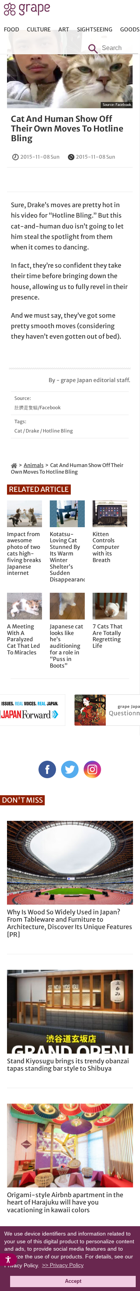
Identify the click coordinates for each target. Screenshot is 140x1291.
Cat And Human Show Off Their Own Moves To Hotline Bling (67, 129)
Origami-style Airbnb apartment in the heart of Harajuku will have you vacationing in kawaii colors (65, 1202)
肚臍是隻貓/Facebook (37, 407)
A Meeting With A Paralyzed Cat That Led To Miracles (23, 639)
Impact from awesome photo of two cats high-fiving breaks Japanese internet (24, 554)
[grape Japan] (14, 465)
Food (11, 29)
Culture (39, 29)
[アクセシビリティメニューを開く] (8, 1259)
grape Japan (27, 11)
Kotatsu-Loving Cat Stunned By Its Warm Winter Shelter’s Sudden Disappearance (67, 557)
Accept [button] (73, 1281)
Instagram (92, 769)
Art (63, 29)
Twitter (70, 769)
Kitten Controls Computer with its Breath (106, 547)
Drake (32, 431)
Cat (18, 431)
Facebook (123, 104)
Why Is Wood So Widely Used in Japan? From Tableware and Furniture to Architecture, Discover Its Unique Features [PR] (69, 923)
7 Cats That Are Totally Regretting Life (107, 636)
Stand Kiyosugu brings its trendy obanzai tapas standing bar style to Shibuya (68, 1064)
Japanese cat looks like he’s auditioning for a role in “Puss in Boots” (66, 646)
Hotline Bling (58, 431)
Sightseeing (94, 29)
